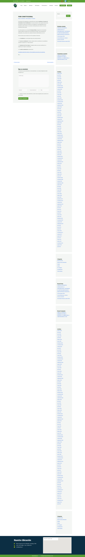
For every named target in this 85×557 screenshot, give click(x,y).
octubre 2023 (59, 119)
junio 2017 (59, 237)
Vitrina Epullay (28, 18)
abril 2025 (59, 96)
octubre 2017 (59, 234)
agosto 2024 (59, 106)
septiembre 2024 (60, 105)
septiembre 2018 (60, 223)
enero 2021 (59, 175)
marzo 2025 (59, 98)
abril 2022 (59, 149)
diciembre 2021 (60, 156)
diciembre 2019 (60, 198)
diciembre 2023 (60, 117)
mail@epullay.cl (28, 1)
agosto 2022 (59, 142)
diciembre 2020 (60, 177)
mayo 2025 (59, 94)
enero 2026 (59, 341)
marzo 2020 (59, 193)
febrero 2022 (59, 152)
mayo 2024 (59, 110)
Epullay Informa (60, 260)
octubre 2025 (59, 89)
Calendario (51, 5)
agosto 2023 (59, 122)
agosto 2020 (59, 184)
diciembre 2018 (60, 218)
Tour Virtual (63, 5)
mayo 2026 (59, 78)
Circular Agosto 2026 (61, 36)
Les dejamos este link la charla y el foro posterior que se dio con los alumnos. (31, 52)
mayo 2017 (59, 239)
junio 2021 (59, 167)
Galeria (58, 265)
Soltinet (39, 555)
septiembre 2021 (60, 161)
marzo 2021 (59, 172)
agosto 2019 (59, 463)
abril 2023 (59, 129)
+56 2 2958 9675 (22, 1)
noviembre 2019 (60, 200)
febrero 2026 (59, 82)
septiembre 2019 (60, 204)
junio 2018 (59, 227)
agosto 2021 (59, 163)
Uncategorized (59, 269)
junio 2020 (59, 188)
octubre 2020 (59, 181)
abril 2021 (59, 170)
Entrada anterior (16, 62)
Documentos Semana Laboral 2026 (63, 41)
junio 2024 (59, 108)
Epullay (25, 5)
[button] (71, 1)
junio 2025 (59, 92)
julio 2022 (59, 144)
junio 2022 (59, 145)
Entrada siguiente (50, 62)
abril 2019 (59, 213)
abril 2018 (59, 228)
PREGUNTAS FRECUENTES (62, 285)
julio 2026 (59, 75)
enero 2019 (59, 216)
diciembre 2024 (60, 99)
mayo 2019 (59, 211)
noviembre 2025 (60, 87)
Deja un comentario (21, 18)
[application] (32, 5)
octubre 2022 (59, 138)
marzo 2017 (59, 241)
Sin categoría (59, 267)
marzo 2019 (59, 214)
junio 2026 (59, 76)
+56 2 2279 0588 (15, 1)
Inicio (21, 5)
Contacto (56, 5)
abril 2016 (59, 246)
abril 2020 (59, 191)
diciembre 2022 (60, 135)
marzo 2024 (59, 371)
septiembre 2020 (60, 440)
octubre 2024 (59, 103)
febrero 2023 (59, 133)
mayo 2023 (59, 128)
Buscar (58, 13)
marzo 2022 (59, 151)
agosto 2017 (59, 236)
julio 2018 (59, 225)
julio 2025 (59, 91)
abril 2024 (59, 112)
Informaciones (44, 5)
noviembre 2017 (60, 232)
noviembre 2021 (60, 158)
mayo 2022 (59, 147)
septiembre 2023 (60, 121)
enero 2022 (59, 154)
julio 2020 (59, 186)
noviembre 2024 (60, 101)
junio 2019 (59, 209)
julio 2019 (59, 207)
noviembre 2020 (60, 179)
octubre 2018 (59, 221)
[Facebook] (68, 1)
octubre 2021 (59, 417)
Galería (58, 264)
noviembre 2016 (60, 243)
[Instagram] (69, 1)
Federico (58, 55)
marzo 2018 (59, 230)
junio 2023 (59, 126)
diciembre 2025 (60, 85)
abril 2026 (59, 80)
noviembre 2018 (60, 220)
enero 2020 (59, 197)
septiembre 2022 (60, 140)
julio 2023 (59, 124)
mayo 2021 (59, 168)
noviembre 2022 (60, 394)
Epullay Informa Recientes (61, 262)
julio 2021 (59, 165)
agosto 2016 (59, 244)
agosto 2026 (59, 73)
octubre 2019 (59, 202)
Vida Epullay (37, 5)
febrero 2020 (59, 195)
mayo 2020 (59, 190)
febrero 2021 (59, 174)
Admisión (30, 5)
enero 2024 (59, 115)
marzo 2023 (59, 131)
